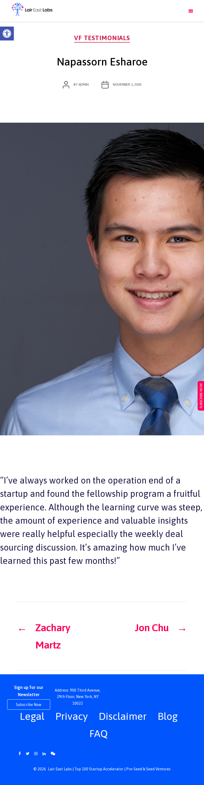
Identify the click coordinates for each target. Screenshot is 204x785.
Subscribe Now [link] (28, 705)
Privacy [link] (71, 716)
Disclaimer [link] (123, 716)
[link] (7, 33)
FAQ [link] (98, 733)
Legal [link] (32, 716)
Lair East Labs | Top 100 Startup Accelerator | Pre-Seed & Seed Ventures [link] (109, 769)
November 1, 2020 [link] (127, 84)
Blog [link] (168, 716)
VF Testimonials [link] (102, 38)
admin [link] (83, 84)
